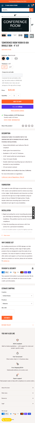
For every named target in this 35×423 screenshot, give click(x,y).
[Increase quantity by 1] (18, 95)
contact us (6, 261)
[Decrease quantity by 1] (10, 95)
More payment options (17, 110)
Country (4, 292)
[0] (32, 5)
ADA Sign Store (6, 49)
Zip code (4, 307)
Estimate (7, 318)
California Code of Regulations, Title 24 (13, 177)
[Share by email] (32, 125)
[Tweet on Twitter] (29, 125)
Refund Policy (6, 325)
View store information (12, 120)
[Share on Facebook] (23, 125)
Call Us (7, 420)
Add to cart (17, 101)
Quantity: (4, 95)
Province (4, 300)
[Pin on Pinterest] (26, 125)
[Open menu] (2, 5)
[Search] (31, 10)
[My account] (29, 5)
